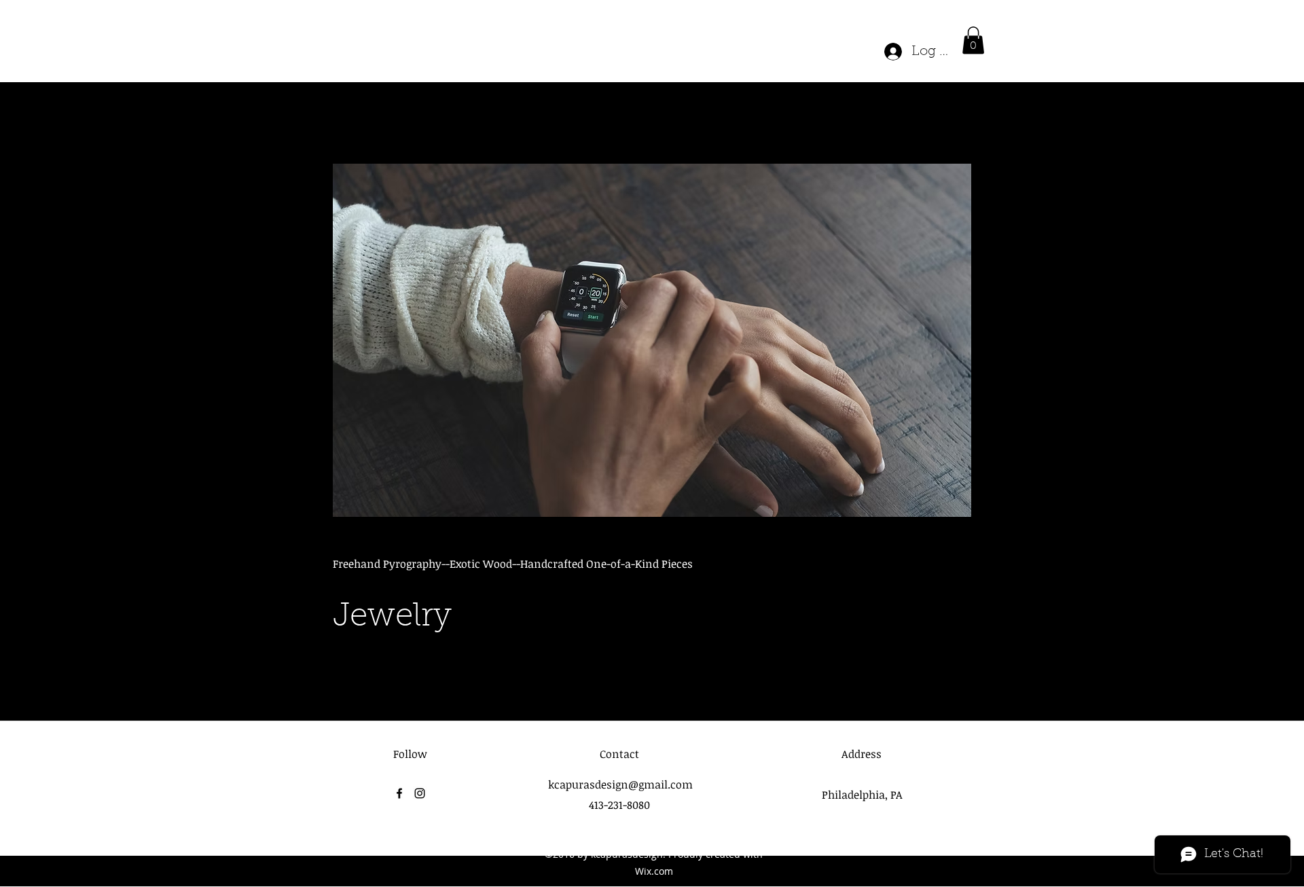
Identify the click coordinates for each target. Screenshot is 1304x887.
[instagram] (420, 793)
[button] (973, 40)
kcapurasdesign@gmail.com (620, 784)
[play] (939, 175)
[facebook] (399, 793)
